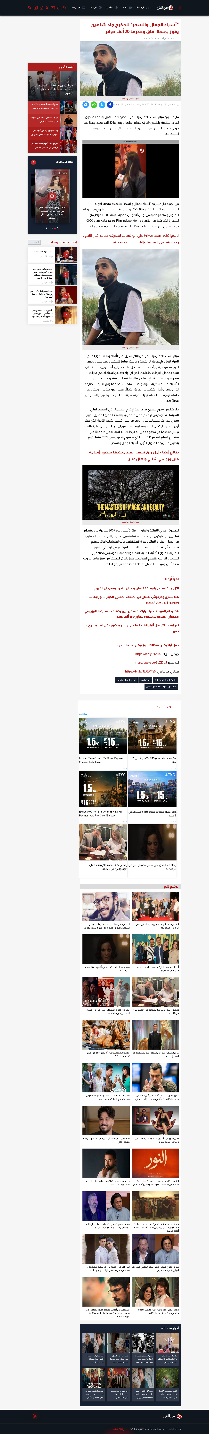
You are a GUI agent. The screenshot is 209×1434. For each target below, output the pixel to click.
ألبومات (93, 7)
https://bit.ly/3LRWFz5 (140, 671)
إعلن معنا (118, 1428)
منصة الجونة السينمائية (165, 680)
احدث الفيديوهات (55, 242)
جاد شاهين (145, 680)
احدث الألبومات (64, 161)
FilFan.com (176, 1429)
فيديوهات (76, 7)
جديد (124, 7)
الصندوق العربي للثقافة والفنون (161, 686)
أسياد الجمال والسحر (126, 680)
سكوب (109, 7)
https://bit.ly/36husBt (149, 654)
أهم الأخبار (65, 67)
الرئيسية (141, 7)
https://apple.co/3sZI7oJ (150, 662)
